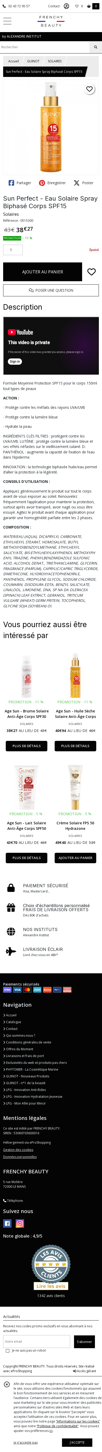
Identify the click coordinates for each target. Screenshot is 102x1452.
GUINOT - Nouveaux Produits (27, 1076)
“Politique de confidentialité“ (57, 1426)
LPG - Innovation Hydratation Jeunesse (34, 1096)
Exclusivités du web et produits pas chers (36, 1062)
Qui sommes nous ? (20, 1035)
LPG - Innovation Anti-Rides (25, 1090)
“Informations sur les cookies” (78, 1421)
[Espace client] (66, 6)
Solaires (11, 214)
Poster (87, 182)
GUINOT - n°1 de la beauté (25, 1083)
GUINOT (33, 61)
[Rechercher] (95, 47)
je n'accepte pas (26, 1442)
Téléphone (14, 1200)
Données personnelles (20, 1157)
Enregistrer (56, 182)
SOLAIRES (54, 61)
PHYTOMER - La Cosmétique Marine (31, 1069)
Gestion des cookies (18, 1150)
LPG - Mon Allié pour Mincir (25, 1103)
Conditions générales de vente (28, 1042)
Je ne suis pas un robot (29, 1350)
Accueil (13, 61)
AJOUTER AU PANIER (42, 272)
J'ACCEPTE (77, 1442)
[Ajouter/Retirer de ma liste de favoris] (91, 272)
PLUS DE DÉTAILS (27, 745)
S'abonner (84, 1342)
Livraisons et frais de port (24, 1056)
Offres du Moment (19, 1049)
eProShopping (21, 1371)
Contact (54, 6)
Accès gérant (86, 1371)
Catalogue (13, 1022)
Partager (23, 182)
